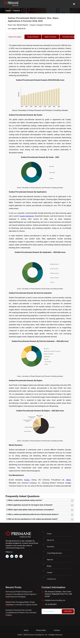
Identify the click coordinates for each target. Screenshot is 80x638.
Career (49, 572)
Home (8, 11)
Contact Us (51, 579)
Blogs (49, 566)
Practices (50, 547)
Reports (16, 11)
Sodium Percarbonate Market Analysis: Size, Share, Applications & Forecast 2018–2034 (33, 19)
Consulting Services (54, 553)
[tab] (15, 37)
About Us (50, 540)
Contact (57, 630)
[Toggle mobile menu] (74, 4)
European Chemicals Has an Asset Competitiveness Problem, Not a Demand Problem (21, 612)
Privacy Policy (41, 630)
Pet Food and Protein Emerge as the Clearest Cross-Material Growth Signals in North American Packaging (21, 594)
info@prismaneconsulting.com (55, 600)
